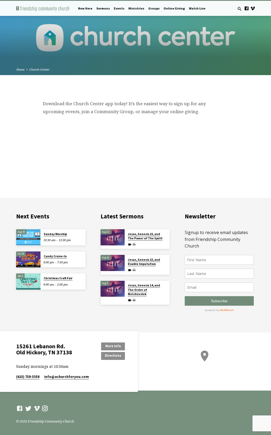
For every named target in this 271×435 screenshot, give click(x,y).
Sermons (103, 8)
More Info (113, 346)
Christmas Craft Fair (58, 278)
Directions (113, 356)
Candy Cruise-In (55, 256)
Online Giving (174, 8)
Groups (154, 8)
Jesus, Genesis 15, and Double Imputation (144, 262)
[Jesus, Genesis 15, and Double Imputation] (113, 263)
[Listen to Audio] (134, 244)
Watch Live (197, 8)
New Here (85, 8)
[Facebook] (246, 8)
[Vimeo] (252, 8)
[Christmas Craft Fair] (28, 281)
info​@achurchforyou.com (66, 376)
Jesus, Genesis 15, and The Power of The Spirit (145, 236)
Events (119, 8)
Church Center (39, 69)
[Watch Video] (130, 244)
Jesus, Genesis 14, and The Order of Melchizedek (144, 289)
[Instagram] (45, 408)
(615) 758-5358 (27, 376)
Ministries (136, 8)
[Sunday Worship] (28, 237)
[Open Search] (239, 8)
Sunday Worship (55, 234)
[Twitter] (28, 408)
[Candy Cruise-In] (28, 259)
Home (20, 69)
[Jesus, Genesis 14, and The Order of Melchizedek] (113, 289)
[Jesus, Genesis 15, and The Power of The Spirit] (113, 237)
